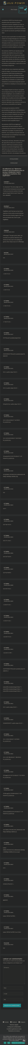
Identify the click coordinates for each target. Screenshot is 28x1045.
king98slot (6, 206)
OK (5, 1042)
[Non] (26, 1039)
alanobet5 (6, 181)
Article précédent (14, 159)
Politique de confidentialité (14, 1026)
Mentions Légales (14, 1024)
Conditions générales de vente (14, 1029)
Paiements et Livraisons (14, 1031)
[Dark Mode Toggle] (24, 1040)
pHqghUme (6, 943)
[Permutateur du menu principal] (2, 9)
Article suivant (14, 163)
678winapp (6, 230)
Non (9, 1042)
